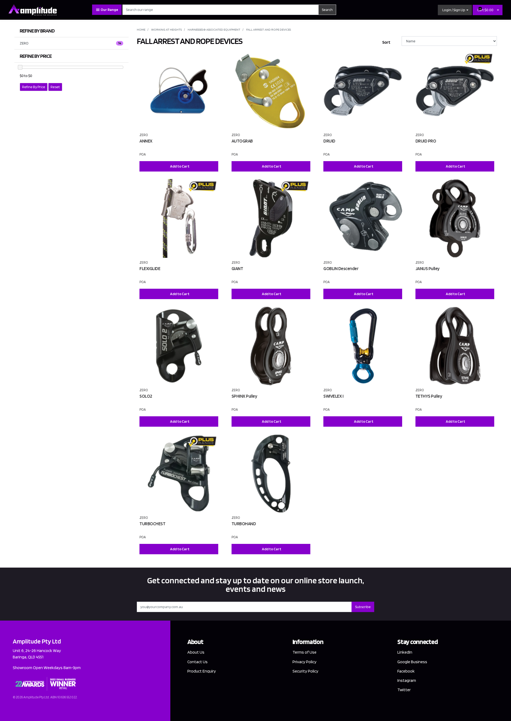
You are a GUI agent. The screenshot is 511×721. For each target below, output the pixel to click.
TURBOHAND (244, 523)
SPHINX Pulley (244, 396)
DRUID (329, 141)
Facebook (406, 671)
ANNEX (146, 141)
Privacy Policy (304, 661)
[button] (455, 10)
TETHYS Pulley (428, 396)
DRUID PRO (425, 141)
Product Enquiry (201, 671)
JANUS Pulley (427, 268)
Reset (55, 87)
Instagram (406, 680)
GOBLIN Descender (340, 268)
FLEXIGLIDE (149, 268)
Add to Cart (179, 166)
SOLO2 (145, 396)
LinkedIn (404, 652)
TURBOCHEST (152, 523)
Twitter (404, 689)
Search (327, 9)
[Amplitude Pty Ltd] (33, 9)
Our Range (109, 9)
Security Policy (305, 671)
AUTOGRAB (242, 141)
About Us (195, 652)
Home (141, 29)
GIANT (237, 268)
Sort (386, 42)
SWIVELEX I (333, 396)
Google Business (412, 661)
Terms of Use (304, 652)
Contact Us (197, 661)
